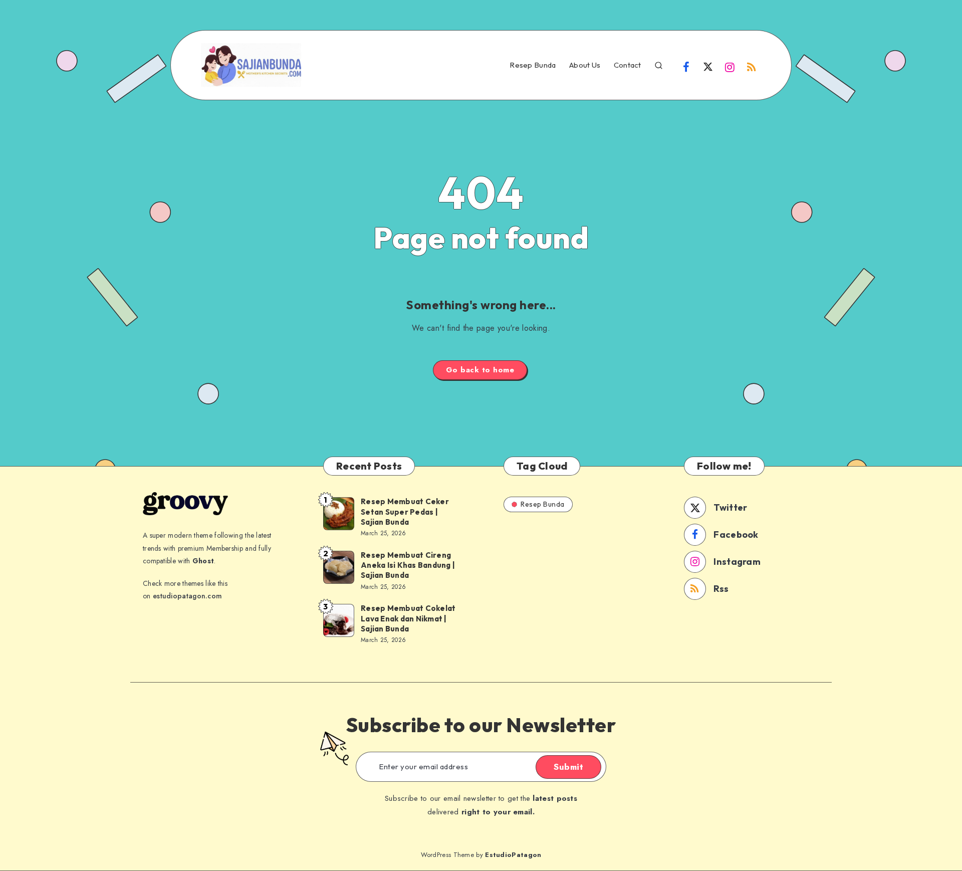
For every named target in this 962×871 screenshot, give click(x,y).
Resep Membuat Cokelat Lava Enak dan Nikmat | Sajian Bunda (408, 618)
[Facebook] (686, 66)
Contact (627, 65)
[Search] (658, 64)
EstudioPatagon (513, 854)
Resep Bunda (533, 65)
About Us (584, 65)
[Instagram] (730, 66)
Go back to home (480, 369)
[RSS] (751, 66)
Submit (568, 767)
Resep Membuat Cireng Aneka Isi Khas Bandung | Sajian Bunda (408, 565)
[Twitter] (707, 66)
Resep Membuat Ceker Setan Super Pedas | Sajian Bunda (405, 512)
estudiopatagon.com (187, 596)
